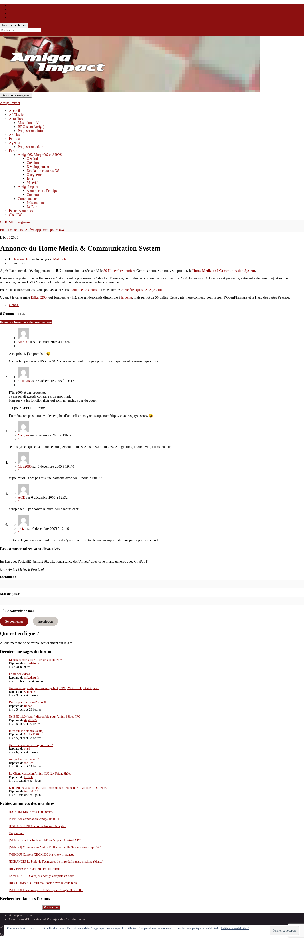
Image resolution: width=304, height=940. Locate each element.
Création (33, 163)
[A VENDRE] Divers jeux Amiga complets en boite (41, 876)
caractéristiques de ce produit (141, 290)
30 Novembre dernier (118, 271)
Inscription (45, 621)
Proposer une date (30, 147)
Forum (13, 151)
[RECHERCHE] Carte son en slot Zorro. (35, 868)
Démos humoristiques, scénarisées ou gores (36, 659)
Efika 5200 (39, 297)
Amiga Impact (10, 103)
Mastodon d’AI (28, 123)
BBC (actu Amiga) (31, 127)
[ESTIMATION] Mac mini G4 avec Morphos (37, 826)
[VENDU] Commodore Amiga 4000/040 (34, 819)
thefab (22, 528)
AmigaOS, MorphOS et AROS (40, 155)
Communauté (27, 199)
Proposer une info (30, 131)
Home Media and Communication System (223, 271)
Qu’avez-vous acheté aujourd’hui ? (31, 745)
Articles (14, 135)
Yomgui (23, 435)
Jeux (30, 179)
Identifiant (8, 577)
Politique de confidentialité (235, 928)
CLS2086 (25, 466)
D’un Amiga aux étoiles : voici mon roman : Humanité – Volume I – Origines (58, 787)
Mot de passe (10, 594)
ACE (21, 497)
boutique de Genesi (84, 290)
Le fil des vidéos (19, 674)
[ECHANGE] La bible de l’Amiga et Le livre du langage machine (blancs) (56, 861)
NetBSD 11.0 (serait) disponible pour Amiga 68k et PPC (44, 716)
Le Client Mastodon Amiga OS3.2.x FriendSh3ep (40, 773)
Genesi (14, 305)
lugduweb (21, 259)
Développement (38, 167)
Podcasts (15, 139)
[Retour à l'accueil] (261, 91)
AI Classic (16, 114)
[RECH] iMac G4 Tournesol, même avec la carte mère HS (45, 883)
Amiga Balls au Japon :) (24, 759)
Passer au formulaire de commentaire (26, 322)
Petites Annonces (21, 211)
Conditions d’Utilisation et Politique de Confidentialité (47, 919)
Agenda (14, 143)
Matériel (32, 183)
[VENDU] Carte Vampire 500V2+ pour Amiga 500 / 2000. (46, 890)
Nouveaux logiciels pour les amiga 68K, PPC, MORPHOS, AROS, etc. (54, 688)
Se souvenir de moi (19, 611)
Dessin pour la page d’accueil (27, 702)
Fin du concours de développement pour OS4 (32, 230)
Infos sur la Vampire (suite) (26, 731)
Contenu (33, 195)
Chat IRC (15, 215)
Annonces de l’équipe (42, 191)
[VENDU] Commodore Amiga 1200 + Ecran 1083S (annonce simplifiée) (55, 847)
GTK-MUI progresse (15, 222)
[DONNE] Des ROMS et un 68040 (31, 811)
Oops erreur (16, 833)
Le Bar (31, 207)
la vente (126, 297)
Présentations (36, 203)
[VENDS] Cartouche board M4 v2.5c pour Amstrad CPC (45, 840)
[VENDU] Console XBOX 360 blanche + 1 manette (41, 854)
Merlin (22, 342)
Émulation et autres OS (43, 171)
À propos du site (20, 915)
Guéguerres (35, 175)
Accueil (14, 110)
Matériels (59, 259)
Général (32, 159)
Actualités (16, 119)
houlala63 (25, 381)
